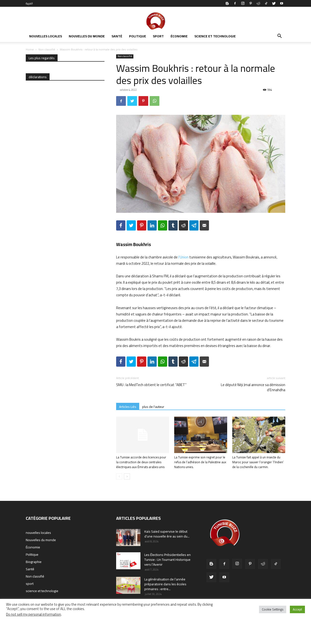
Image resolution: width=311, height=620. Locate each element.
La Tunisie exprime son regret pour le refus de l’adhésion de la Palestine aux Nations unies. (200, 462)
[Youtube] (281, 3)
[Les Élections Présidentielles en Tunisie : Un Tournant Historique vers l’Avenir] (128, 560)
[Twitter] (273, 3)
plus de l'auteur (153, 407)
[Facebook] (235, 3)
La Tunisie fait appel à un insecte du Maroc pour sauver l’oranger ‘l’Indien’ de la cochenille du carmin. (258, 462)
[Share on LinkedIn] (152, 225)
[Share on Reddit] (183, 225)
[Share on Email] (204, 225)
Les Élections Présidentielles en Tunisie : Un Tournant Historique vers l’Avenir (167, 560)
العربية (29, 3)
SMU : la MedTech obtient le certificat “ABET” (151, 384)
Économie (179, 36)
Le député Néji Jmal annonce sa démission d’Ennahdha (253, 387)
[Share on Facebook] (120, 225)
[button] (279, 36)
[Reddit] (258, 3)
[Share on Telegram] (194, 225)
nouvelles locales (45, 36)
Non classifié (46, 49)
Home (30, 49)
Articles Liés (127, 407)
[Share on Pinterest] (141, 225)
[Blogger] (227, 3)
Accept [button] (297, 609)
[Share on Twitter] (131, 225)
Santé (117, 36)
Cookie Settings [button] (272, 609)
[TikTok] (266, 3)
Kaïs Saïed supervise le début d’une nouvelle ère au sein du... (167, 533)
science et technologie (215, 36)
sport (158, 36)
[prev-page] (119, 476)
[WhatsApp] (154, 101)
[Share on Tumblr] (173, 225)
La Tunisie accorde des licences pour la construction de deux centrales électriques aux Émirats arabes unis (141, 462)
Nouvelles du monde (87, 36)
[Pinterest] (250, 3)
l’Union (183, 257)
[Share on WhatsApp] (162, 225)
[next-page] (127, 476)
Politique (137, 36)
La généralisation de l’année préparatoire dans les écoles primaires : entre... (165, 584)
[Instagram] (242, 3)
